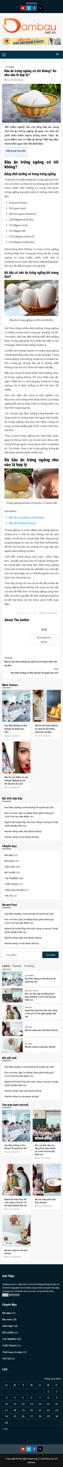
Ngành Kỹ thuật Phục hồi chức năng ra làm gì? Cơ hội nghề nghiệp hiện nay (31, 824)
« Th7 (5, 1428)
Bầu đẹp (8, 855)
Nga (8, 736)
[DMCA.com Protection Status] (11, 1294)
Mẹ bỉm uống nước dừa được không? (23, 831)
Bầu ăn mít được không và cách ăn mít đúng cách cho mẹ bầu (30, 662)
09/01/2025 (48, 1206)
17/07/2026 (46, 1158)
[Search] (57, 54)
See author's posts (44, 639)
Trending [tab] (29, 966)
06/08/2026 (16, 736)
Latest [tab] (6, 966)
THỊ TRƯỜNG (9, 67)
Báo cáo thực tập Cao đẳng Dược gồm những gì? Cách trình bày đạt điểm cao (29, 815)
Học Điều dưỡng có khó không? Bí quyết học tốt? (35, 671)
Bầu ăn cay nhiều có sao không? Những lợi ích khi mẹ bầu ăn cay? (16, 780)
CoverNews (45, 1458)
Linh (38, 1158)
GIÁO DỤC (9, 866)
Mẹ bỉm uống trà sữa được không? (21, 837)
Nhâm (39, 1206)
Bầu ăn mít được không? (22, 522)
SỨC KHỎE (10, 872)
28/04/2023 (16, 787)
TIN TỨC (9, 895)
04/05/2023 (18, 80)
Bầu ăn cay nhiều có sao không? (27, 517)
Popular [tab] (17, 966)
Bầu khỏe (9, 861)
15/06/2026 (16, 1209)
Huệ (8, 80)
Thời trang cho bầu (14, 890)
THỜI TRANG (11, 884)
